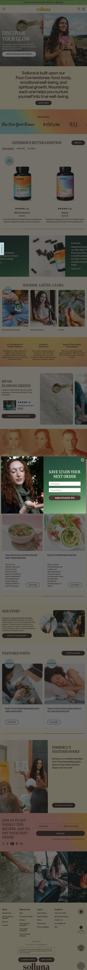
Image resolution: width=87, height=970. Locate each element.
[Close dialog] (82, 460)
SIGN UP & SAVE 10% (65, 498)
